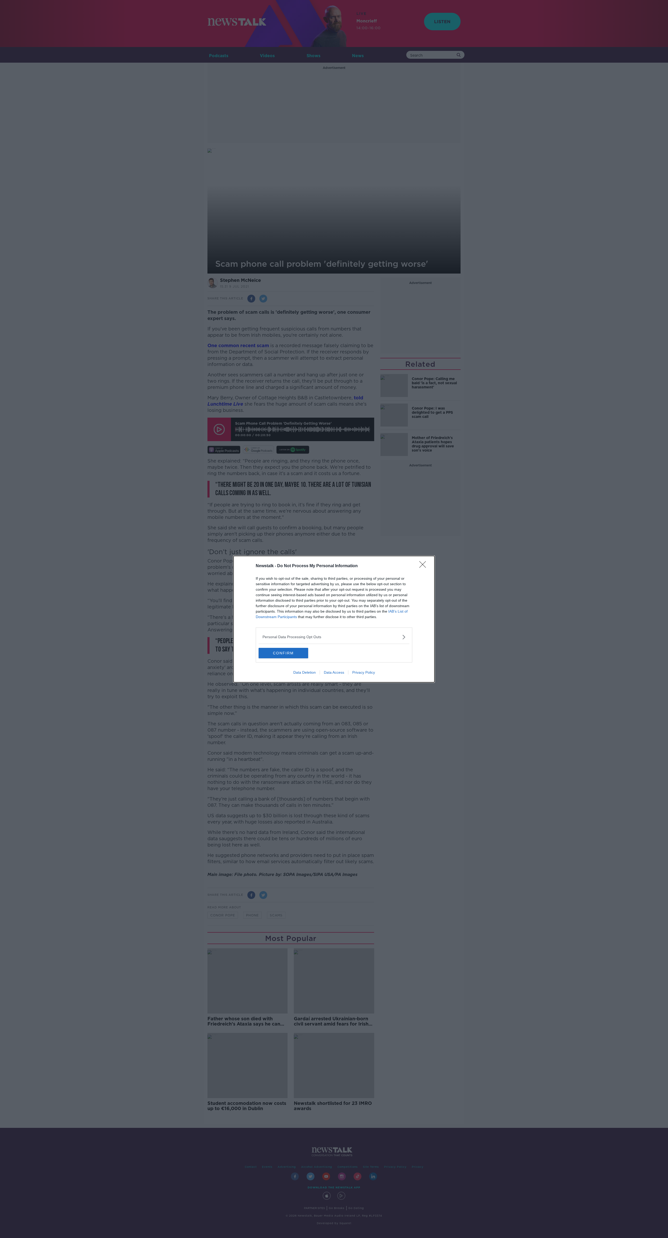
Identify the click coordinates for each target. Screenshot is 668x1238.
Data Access (334, 672)
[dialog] (334, 619)
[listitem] (334, 637)
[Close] (424, 566)
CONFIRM (283, 653)
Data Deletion (304, 672)
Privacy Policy (363, 672)
